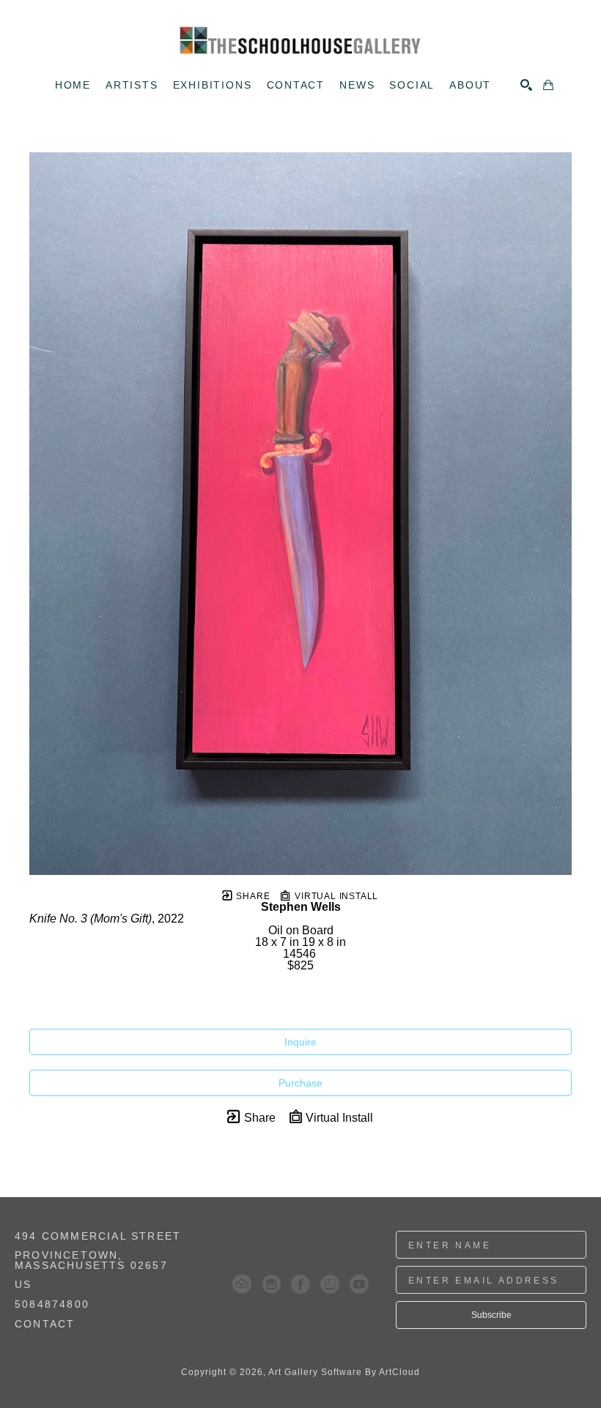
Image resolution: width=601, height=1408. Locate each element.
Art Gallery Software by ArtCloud (344, 1372)
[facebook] (300, 1284)
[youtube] (359, 1284)
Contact (45, 1324)
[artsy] (329, 1284)
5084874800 (52, 1304)
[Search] (526, 85)
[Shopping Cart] (548, 85)
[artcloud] (241, 1284)
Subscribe (491, 1315)
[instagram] (271, 1284)
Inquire (300, 1042)
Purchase (300, 1083)
